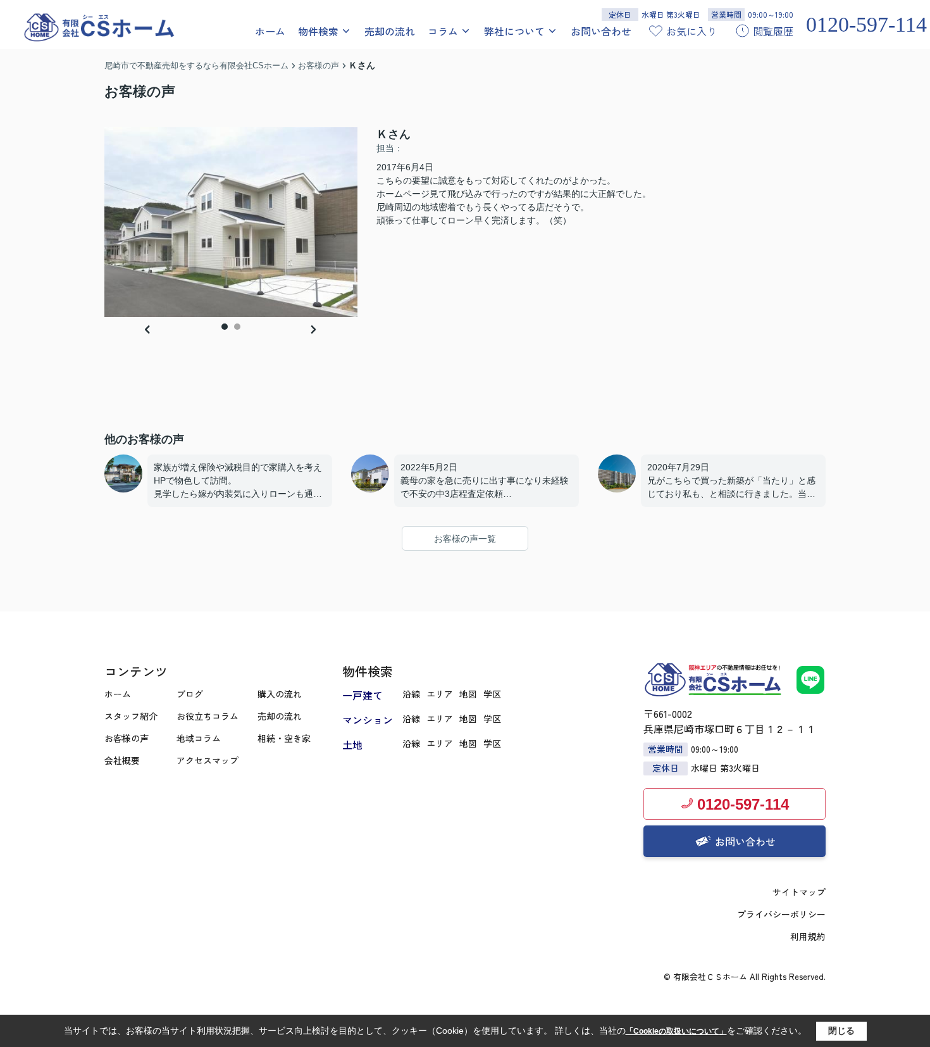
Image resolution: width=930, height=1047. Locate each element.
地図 (468, 693)
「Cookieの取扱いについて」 (676, 1031)
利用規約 (808, 936)
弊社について (514, 31)
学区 (492, 693)
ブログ (190, 693)
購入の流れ (279, 693)
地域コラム (199, 738)
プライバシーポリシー (781, 914)
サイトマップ (799, 892)
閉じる (841, 1030)
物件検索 (318, 31)
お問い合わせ (601, 31)
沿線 (411, 693)
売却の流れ (389, 31)
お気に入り (691, 31)
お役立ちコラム (208, 716)
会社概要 (122, 760)
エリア (439, 693)
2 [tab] (237, 326)
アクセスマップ (208, 760)
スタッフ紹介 (131, 716)
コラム (443, 31)
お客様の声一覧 (465, 539)
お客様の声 (126, 738)
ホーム (270, 31)
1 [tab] (224, 326)
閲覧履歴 (773, 31)
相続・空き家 (284, 738)
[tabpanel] (230, 222)
